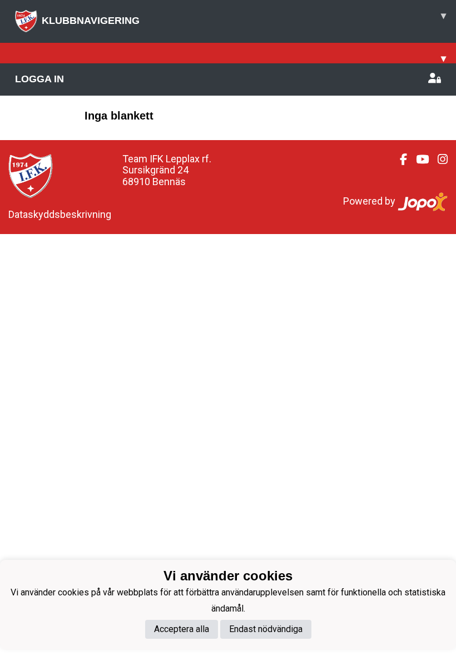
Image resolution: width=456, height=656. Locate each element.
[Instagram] (438, 159)
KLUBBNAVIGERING (244, 18)
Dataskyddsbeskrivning (59, 214)
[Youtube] (418, 159)
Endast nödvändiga (266, 629)
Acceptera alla (181, 629)
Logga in (39, 79)
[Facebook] (399, 159)
